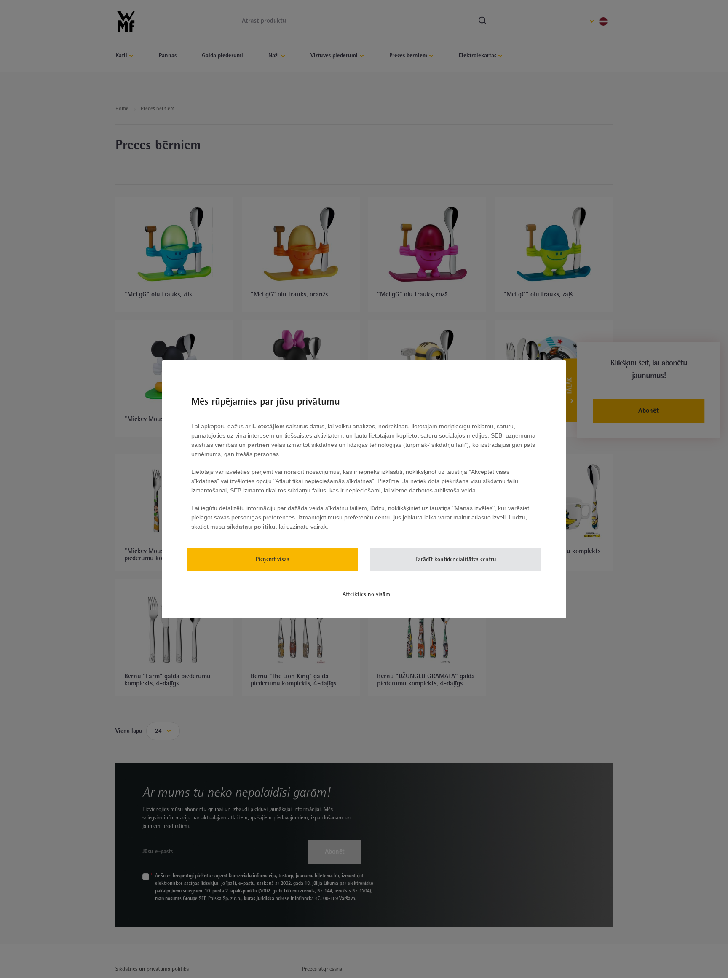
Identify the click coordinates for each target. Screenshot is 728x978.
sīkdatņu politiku (251, 526)
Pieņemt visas (272, 559)
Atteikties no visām (366, 594)
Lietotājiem (269, 426)
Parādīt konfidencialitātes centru (455, 559)
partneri (259, 444)
